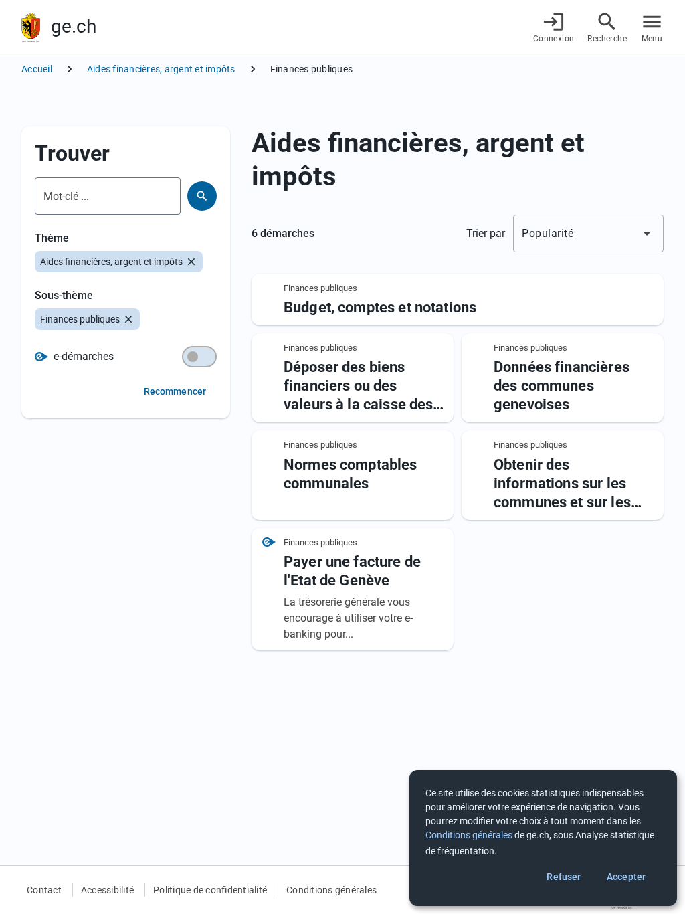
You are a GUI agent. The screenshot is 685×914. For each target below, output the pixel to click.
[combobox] (588, 233)
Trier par (485, 233)
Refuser (564, 876)
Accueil (36, 69)
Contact (44, 890)
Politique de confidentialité (210, 890)
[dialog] (543, 838)
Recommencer (175, 391)
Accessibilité (107, 890)
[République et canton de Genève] (30, 27)
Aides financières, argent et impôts (161, 69)
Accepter (626, 876)
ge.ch (73, 26)
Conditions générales (331, 890)
